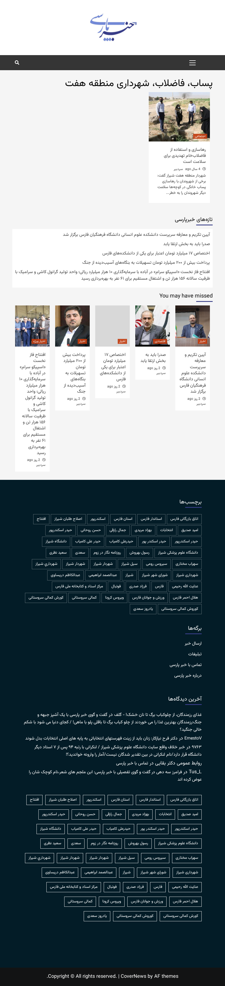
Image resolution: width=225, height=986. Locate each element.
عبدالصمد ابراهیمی (103, 575)
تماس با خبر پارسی (186, 665)
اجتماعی (200, 136)
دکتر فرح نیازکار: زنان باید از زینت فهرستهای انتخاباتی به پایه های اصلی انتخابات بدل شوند (101, 738)
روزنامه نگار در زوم (107, 553)
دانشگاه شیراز (56, 542)
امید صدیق (189, 530)
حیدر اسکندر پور (154, 542)
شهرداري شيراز (46, 564)
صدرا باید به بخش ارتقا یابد (186, 244)
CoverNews (133, 977)
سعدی (80, 553)
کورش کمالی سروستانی (46, 598)
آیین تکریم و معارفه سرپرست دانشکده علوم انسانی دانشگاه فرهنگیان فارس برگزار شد (136, 235)
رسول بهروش (140, 553)
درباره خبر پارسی (188, 676)
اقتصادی (160, 341)
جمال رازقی (117, 530)
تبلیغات (195, 654)
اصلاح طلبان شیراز (68, 519)
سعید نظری (58, 553)
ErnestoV (193, 738)
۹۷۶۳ (197, 747)
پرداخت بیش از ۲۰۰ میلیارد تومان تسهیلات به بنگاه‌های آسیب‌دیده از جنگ (146, 263)
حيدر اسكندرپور (60, 530)
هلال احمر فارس (185, 598)
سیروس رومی (156, 564)
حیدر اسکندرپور (186, 542)
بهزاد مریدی (143, 530)
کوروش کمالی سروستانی (179, 609)
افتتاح (41, 519)
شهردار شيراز (103, 564)
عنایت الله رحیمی (185, 586)
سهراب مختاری (187, 564)
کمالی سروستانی (84, 598)
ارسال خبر (193, 644)
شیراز (129, 575)
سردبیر (178, 169)
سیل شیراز (129, 564)
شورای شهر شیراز (155, 575)
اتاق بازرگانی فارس (184, 519)
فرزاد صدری (138, 586)
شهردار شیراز (75, 564)
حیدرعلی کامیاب (121, 542)
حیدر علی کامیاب (88, 542)
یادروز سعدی (143, 609)
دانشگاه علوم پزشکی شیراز (178, 553)
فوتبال (116, 586)
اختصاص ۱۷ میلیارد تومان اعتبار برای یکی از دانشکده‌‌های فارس (156, 253)
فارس (159, 586)
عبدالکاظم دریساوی (65, 575)
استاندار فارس (151, 519)
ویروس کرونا (114, 598)
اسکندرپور (98, 519)
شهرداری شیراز (187, 575)
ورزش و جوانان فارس (148, 598)
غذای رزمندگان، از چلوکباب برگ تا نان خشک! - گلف (158, 715)
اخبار (202, 341)
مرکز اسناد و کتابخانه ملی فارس (79, 586)
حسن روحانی (91, 530)
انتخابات (166, 530)
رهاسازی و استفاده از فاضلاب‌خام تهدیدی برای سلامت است (185, 156)
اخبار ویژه (39, 341)
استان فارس (123, 519)
